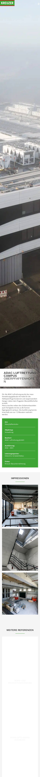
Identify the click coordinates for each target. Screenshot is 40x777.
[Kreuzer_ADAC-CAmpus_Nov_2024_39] (20, 526)
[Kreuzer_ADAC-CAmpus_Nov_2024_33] (20, 570)
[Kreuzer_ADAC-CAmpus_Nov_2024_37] (20, 614)
